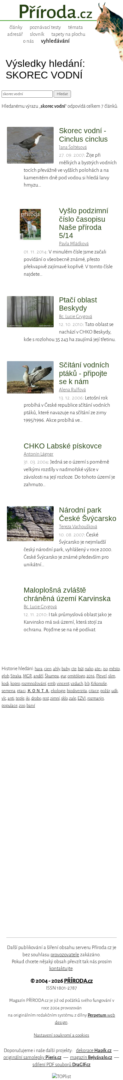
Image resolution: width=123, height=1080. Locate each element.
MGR (27, 676)
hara (39, 668)
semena (8, 690)
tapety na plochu (68, 34)
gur (63, 676)
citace (94, 690)
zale (72, 698)
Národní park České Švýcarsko (87, 514)
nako (89, 668)
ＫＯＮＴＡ (38, 690)
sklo (64, 698)
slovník (37, 34)
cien (47, 668)
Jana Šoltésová (73, 147)
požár (105, 690)
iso (105, 668)
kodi (5, 683)
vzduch (77, 683)
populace (9, 705)
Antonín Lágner (38, 454)
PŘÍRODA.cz (78, 981)
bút (80, 668)
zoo (22, 705)
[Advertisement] (57, 823)
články (15, 27)
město (114, 668)
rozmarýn (95, 698)
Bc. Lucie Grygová (75, 316)
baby (66, 668)
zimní (55, 698)
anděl (38, 676)
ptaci (21, 690)
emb (51, 683)
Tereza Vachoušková (78, 526)
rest (46, 698)
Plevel (101, 676)
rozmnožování (33, 683)
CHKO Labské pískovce (63, 446)
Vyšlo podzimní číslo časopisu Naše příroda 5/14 (83, 223)
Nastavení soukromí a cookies (61, 1035)
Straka (15, 676)
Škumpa (52, 676)
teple (20, 698)
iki (28, 698)
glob (5, 676)
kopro (15, 683)
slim (111, 676)
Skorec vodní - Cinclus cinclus (83, 135)
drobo (36, 698)
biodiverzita (77, 690)
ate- (98, 668)
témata (75, 27)
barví (30, 705)
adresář (15, 34)
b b (87, 683)
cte (73, 668)
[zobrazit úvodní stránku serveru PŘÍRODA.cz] (61, 12)
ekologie (58, 690)
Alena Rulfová (72, 389)
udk (114, 690)
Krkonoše (99, 683)
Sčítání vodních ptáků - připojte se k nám (84, 373)
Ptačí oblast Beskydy (78, 304)
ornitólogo (76, 676)
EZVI (82, 698)
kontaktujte (61, 968)
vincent (63, 683)
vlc (4, 698)
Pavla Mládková (74, 243)
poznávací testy (45, 27)
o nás (28, 41)
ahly (56, 668)
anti (11, 698)
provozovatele (64, 954)
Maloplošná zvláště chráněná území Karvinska (67, 594)
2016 (90, 676)
